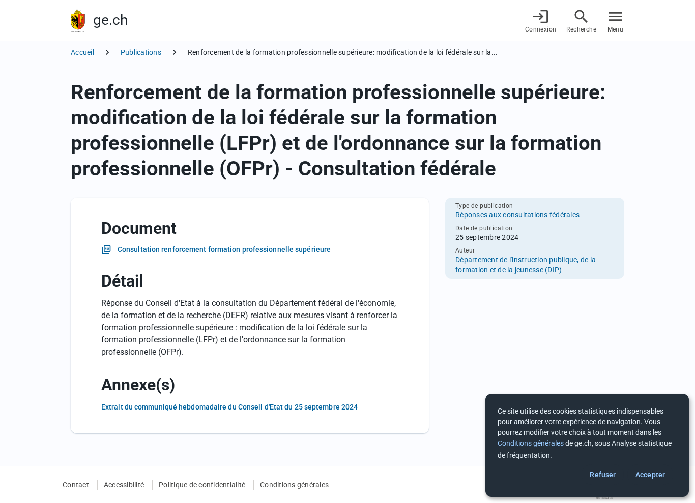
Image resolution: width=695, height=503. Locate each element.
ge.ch (110, 20)
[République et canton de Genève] (78, 20)
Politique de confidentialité (202, 485)
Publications (141, 52)
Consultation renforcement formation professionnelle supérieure (224, 249)
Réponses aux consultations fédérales (517, 215)
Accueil (82, 52)
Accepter (650, 474)
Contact (76, 485)
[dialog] (587, 445)
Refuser (603, 474)
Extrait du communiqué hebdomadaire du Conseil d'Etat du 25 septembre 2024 (229, 407)
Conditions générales (294, 485)
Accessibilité (124, 485)
